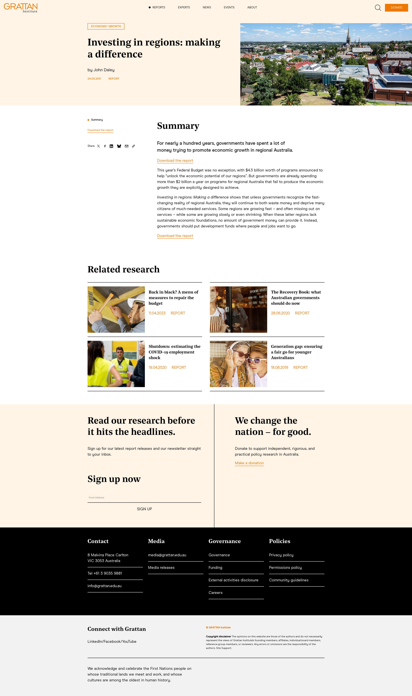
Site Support (223, 648)
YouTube (129, 642)
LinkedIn (95, 642)
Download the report (100, 130)
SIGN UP (144, 509)
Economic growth (106, 26)
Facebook (112, 642)
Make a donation (249, 463)
